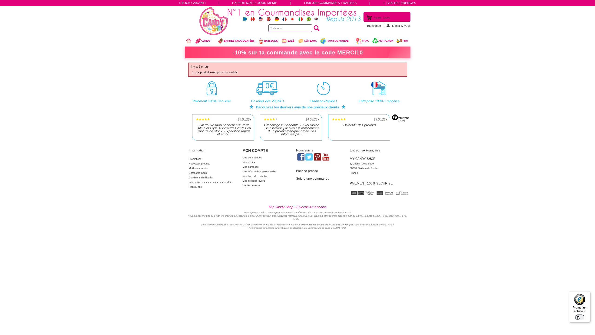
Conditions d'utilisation (201, 177)
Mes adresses (250, 166)
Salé (291, 40)
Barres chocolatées (239, 40)
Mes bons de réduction (255, 176)
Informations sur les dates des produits (211, 182)
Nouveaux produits (199, 163)
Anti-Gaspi (385, 40)
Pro (405, 40)
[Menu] (587, 294)
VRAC (365, 40)
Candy (202, 42)
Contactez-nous (198, 172)
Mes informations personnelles (259, 171)
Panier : (382, 17)
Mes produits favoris (253, 180)
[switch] (579, 317)
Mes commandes (252, 157)
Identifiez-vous (401, 25)
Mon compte (255, 151)
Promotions (195, 158)
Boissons (271, 40)
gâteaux (310, 40)
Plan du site (195, 186)
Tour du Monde (334, 42)
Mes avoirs (248, 162)
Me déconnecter (251, 185)
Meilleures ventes (198, 168)
